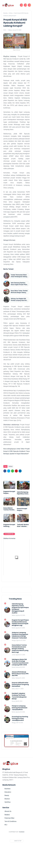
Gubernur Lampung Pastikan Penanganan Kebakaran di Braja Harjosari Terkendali (20, 635)
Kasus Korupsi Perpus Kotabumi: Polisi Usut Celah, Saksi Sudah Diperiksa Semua (23, 509)
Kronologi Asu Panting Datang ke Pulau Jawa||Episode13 (20, 718)
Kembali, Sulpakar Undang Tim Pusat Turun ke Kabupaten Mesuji (19, 696)
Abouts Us (8, 811)
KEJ (6, 825)
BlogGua (21, 832)
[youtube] (24, 836)
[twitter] (8, 470)
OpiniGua (7, 802)
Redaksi (7, 814)
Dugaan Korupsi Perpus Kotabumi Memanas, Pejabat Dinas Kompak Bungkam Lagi (9, 492)
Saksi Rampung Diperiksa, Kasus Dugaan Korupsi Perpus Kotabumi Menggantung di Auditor (19, 283)
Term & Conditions (10, 821)
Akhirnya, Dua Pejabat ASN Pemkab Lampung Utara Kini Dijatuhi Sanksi (19, 299)
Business (7, 788)
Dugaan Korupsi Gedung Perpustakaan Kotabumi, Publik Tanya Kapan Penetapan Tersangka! (9, 525)
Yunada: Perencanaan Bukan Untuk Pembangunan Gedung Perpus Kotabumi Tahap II (19, 276)
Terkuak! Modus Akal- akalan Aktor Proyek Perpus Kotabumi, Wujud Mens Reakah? (23, 525)
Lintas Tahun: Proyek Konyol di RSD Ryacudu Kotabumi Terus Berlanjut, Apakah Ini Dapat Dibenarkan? (16, 451)
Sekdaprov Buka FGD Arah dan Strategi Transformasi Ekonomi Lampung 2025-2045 (20, 662)
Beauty (7, 795)
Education (8, 792)
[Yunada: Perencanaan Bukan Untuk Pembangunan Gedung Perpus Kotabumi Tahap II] (6, 276)
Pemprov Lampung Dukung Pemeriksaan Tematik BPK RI (19, 707)
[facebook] (4, 470)
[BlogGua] (8, 5)
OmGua (10, 13)
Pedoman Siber (9, 818)
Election (7, 799)
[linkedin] (20, 470)
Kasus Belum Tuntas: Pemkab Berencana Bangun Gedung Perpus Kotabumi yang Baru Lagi (19, 291)
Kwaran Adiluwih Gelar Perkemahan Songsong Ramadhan (20, 684)
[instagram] (21, 836)
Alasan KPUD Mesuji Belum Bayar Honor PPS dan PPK (20, 673)
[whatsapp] (12, 470)
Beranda (5, 13)
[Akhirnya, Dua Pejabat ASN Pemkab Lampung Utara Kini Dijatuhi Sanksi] (6, 299)
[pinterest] (16, 470)
